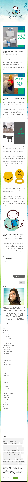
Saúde (5, 399)
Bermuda (22, 439)
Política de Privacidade (8, 475)
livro (22, 452)
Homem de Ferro (6, 452)
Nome (5, 386)
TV (4, 402)
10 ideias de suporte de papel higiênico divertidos (13, 52)
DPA (4, 445)
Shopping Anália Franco (19, 461)
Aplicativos (6, 353)
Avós (4, 326)
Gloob (22, 450)
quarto (4, 459)
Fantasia (13, 445)
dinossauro (16, 443)
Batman (17, 439)
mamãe (4, 330)
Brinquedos (6, 360)
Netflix (11, 457)
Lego (19, 452)
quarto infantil (19, 459)
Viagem (4, 408)
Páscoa (5, 388)
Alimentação (7, 351)
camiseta (11, 441)
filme (4, 448)
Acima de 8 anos (12, 190)
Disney (21, 443)
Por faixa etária (17, 104)
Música (5, 382)
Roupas (5, 397)
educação (8, 445)
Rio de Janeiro (10, 461)
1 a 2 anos (7, 102)
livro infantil (5, 454)
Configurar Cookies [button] (7, 477)
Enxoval (5, 371)
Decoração (5, 56)
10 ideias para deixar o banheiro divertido (14, 147)
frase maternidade (15, 450)
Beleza (5, 358)
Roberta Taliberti (8, 54)
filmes (8, 448)
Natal (5, 384)
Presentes (6, 391)
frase (23, 448)
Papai (4, 332)
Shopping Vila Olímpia (7, 464)
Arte (5, 356)
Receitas (6, 395)
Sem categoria (6, 404)
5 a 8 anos (18, 102)
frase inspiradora (6, 450)
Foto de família (14, 448)
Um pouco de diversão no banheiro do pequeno (13, 234)
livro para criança (13, 454)
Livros (5, 380)
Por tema (10, 56)
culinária (5, 443)
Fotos (4, 328)
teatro (20, 464)
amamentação (6, 439)
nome (15, 457)
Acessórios (6, 349)
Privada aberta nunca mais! (10, 187)
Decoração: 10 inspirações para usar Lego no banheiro (14, 99)
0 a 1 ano (21, 148)
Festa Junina (6, 375)
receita (4, 461)
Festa (5, 373)
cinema (21, 441)
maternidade (6, 457)
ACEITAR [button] (16, 477)
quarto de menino (11, 459)
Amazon (12, 439)
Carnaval (6, 362)
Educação (18, 190)
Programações (7, 393)
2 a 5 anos (12, 102)
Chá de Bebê (7, 364)
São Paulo (16, 464)
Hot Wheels (14, 452)
